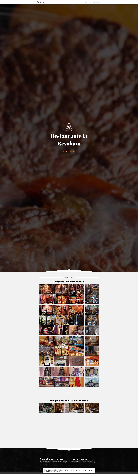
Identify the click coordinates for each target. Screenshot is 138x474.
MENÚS (90, 2)
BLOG (99, 2)
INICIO (86, 2)
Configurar (91, 470)
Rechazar (84, 470)
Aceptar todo (78, 470)
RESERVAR (95, 2)
